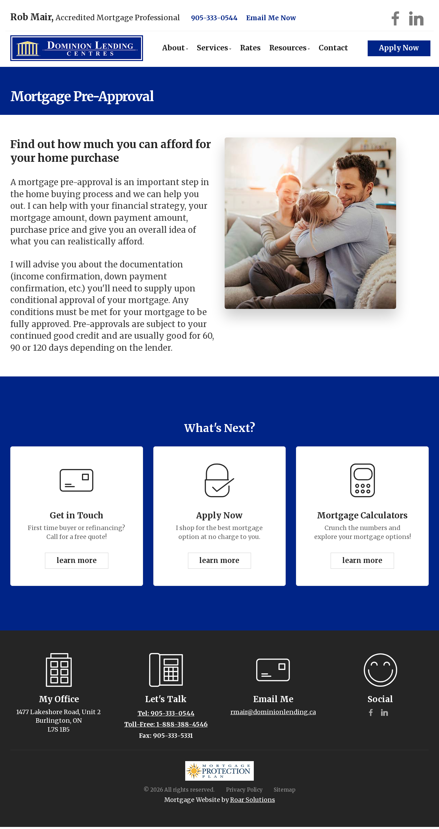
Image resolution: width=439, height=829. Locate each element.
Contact (333, 47)
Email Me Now (271, 18)
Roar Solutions (252, 800)
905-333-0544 (214, 18)
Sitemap (284, 789)
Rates (250, 47)
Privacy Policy (244, 789)
